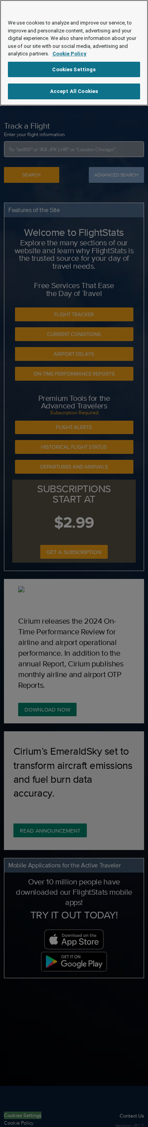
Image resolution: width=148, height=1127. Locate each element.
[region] (74, 53)
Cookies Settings (74, 69)
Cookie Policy (69, 54)
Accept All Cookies (74, 91)
